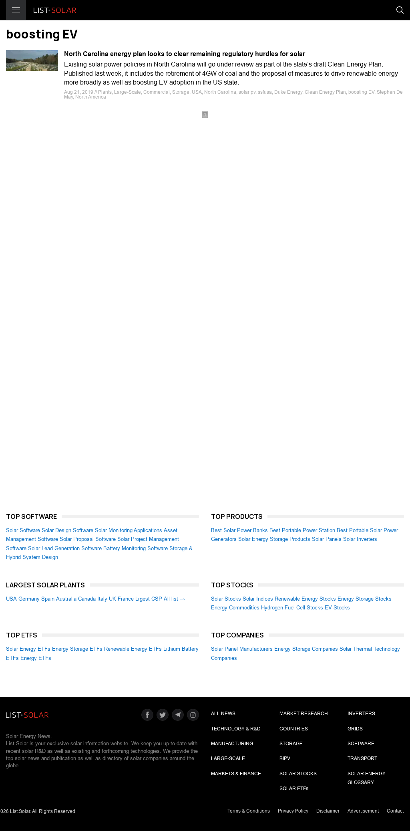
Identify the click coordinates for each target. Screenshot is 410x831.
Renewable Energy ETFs (133, 649)
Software (361, 743)
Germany (29, 599)
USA (11, 599)
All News (223, 713)
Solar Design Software (67, 530)
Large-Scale (228, 758)
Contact (395, 811)
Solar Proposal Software (88, 539)
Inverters (361, 713)
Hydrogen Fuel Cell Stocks (292, 608)
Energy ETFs (35, 658)
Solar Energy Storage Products (274, 539)
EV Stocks (337, 608)
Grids (355, 729)
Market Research (303, 713)
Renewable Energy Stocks (305, 599)
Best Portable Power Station (302, 530)
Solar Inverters (360, 539)
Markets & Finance (236, 774)
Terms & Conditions (248, 811)
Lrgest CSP (148, 599)
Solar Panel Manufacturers (242, 649)
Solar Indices (258, 599)
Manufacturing (232, 743)
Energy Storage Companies (306, 649)
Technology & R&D (236, 729)
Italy (102, 599)
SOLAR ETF (293, 788)
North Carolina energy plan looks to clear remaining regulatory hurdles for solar (184, 53)
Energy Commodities (235, 608)
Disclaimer (328, 811)
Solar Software (23, 530)
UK (112, 599)
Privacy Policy (293, 811)
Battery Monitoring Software (135, 548)
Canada (87, 599)
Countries (293, 729)
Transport (362, 758)
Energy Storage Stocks (365, 599)
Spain (47, 599)
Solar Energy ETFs (28, 649)
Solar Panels (327, 539)
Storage (291, 743)
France (126, 599)
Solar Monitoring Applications (128, 530)
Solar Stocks (226, 599)
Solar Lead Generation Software (65, 548)
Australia (66, 599)
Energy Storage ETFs (77, 649)
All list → (174, 599)
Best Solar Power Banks (239, 530)
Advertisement (363, 811)
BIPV (284, 758)
